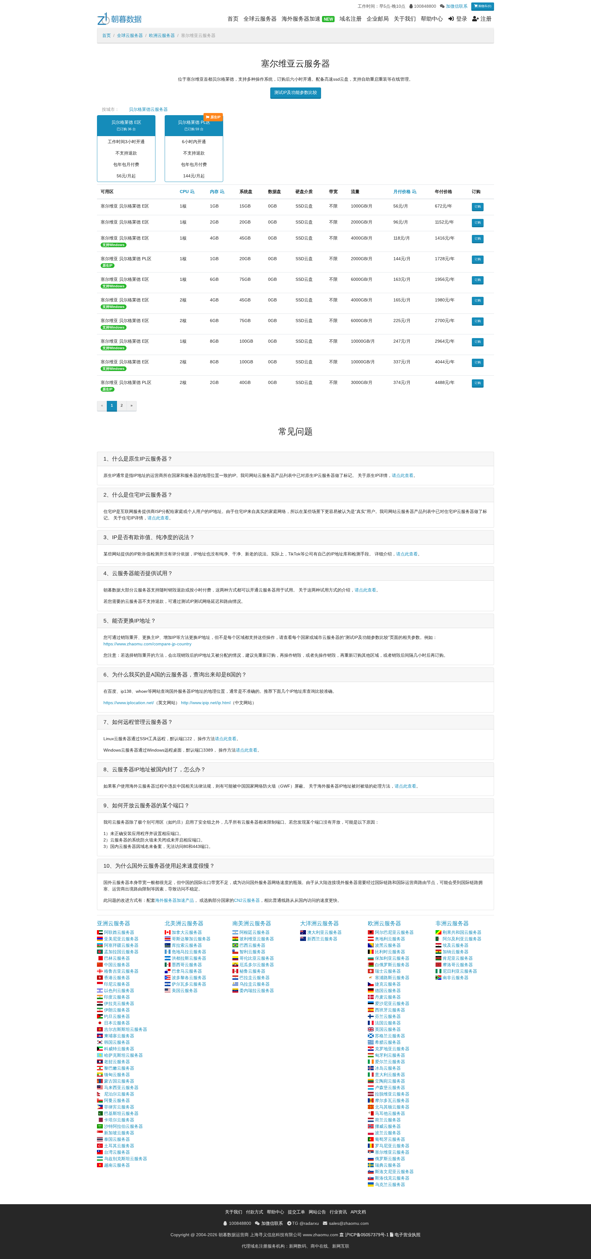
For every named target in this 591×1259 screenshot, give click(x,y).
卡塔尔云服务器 (119, 1119)
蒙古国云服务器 (119, 1081)
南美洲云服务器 (251, 923)
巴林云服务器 (117, 958)
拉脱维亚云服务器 (392, 1094)
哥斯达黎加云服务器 (191, 938)
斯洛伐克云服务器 (392, 1178)
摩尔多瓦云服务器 (392, 1100)
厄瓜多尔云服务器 (256, 964)
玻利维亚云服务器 (256, 938)
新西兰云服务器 (322, 938)
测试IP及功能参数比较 (295, 92)
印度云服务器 (117, 997)
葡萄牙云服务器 (390, 1139)
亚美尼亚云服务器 (121, 938)
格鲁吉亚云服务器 (121, 971)
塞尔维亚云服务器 (392, 1152)
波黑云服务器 (388, 945)
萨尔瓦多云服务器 (189, 984)
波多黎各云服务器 (189, 977)
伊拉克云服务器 (119, 1003)
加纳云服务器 (455, 951)
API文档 (358, 1211)
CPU (184, 191)
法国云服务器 (388, 1022)
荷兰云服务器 (388, 1119)
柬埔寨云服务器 (119, 1035)
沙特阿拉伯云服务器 (123, 1126)
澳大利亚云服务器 (324, 932)
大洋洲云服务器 (319, 923)
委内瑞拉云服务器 (256, 990)
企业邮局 (378, 19)
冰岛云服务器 (388, 1068)
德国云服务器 (388, 990)
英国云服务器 (388, 1029)
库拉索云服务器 (187, 945)
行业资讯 (338, 1211)
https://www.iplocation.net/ (128, 702)
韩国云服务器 (117, 1042)
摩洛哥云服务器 (458, 964)
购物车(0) (484, 6)
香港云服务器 (117, 977)
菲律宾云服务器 (119, 1106)
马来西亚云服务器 (121, 1087)
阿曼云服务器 (117, 1100)
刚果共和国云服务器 (462, 932)
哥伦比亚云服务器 (256, 958)
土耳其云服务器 (119, 1145)
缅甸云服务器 (117, 1074)
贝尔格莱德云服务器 (148, 109)
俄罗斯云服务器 (390, 1158)
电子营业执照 (407, 1234)
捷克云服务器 (388, 984)
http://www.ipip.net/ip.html (206, 702)
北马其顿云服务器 (392, 1106)
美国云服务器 (185, 990)
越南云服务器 (117, 1165)
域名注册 (351, 19)
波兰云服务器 (388, 1132)
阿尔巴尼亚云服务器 (394, 932)
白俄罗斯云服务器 (392, 964)
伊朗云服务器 (117, 1009)
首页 (233, 19)
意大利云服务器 (390, 1074)
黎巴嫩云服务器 (119, 1068)
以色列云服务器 (119, 990)
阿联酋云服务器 (119, 932)
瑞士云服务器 (388, 971)
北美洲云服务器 (184, 923)
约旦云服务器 (117, 1016)
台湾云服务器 (117, 1152)
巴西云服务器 (252, 945)
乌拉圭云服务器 (254, 984)
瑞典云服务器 (388, 1165)
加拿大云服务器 (187, 932)
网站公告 (317, 1211)
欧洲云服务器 (162, 35)
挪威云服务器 (388, 1126)
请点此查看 (402, 475)
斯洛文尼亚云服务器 (394, 1171)
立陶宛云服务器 (390, 1081)
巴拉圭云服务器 (254, 977)
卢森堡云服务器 (390, 1087)
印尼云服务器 (117, 984)
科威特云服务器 (119, 1048)
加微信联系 (457, 6)
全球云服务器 (260, 19)
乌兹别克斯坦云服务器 (125, 1158)
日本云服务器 (117, 1022)
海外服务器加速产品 (174, 900)
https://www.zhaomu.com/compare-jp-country (147, 643)
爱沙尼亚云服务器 (392, 1003)
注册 (485, 19)
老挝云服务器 (117, 1061)
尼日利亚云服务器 (460, 971)
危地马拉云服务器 (189, 951)
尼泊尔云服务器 (119, 1094)
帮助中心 (432, 19)
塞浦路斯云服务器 (392, 977)
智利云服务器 (252, 951)
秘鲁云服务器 (252, 971)
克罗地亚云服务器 (392, 1048)
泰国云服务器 (117, 1139)
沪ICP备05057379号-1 (367, 1234)
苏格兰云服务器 (390, 1035)
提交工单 (296, 1211)
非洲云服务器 (452, 923)
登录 (461, 19)
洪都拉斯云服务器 (189, 958)
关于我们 (405, 19)
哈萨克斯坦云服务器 (123, 1055)
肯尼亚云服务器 (458, 958)
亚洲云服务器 (113, 923)
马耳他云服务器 (390, 1113)
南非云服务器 (455, 977)
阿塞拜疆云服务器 (121, 945)
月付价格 (402, 191)
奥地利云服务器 (390, 938)
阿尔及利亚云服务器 (462, 938)
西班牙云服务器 (390, 1009)
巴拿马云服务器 (187, 971)
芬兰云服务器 (388, 1016)
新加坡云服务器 (119, 1132)
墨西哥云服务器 (187, 964)
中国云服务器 (117, 964)
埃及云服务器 (455, 945)
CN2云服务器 (247, 900)
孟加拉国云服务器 (121, 951)
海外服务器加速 (307, 19)
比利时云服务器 (390, 951)
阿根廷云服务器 (254, 932)
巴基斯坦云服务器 (121, 1113)
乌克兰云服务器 (390, 1184)
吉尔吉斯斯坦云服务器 (125, 1029)
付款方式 (254, 1211)
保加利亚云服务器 (392, 958)
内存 (214, 191)
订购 (478, 206)
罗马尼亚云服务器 (392, 1145)
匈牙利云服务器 (390, 1055)
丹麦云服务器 (388, 997)
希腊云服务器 (388, 1042)
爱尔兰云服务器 (390, 1061)
